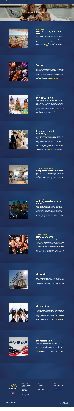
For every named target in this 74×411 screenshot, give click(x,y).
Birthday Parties (45, 97)
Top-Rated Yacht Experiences (26, 385)
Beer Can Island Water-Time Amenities (28, 395)
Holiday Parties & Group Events (49, 202)
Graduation (42, 306)
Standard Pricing (24, 386)
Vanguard (38, 140)
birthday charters (55, 111)
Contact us (61, 284)
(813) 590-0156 (40, 385)
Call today (38, 351)
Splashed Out (43, 140)
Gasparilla (41, 274)
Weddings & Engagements (26, 394)
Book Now (57, 388)
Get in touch (55, 254)
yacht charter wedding (48, 136)
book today (58, 319)
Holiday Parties (24, 393)
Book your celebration (54, 78)
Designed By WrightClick (65, 402)
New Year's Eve (44, 237)
